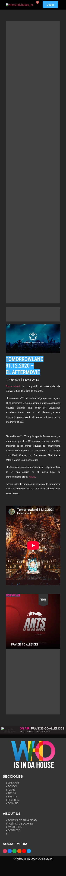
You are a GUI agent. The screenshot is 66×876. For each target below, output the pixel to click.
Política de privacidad (22, 820)
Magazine (14, 783)
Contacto (14, 830)
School (12, 786)
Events (12, 796)
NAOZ (32, 476)
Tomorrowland (13, 386)
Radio (11, 790)
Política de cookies (20, 823)
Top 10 (12, 793)
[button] (59, 5)
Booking (13, 803)
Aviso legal (15, 827)
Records (13, 800)
